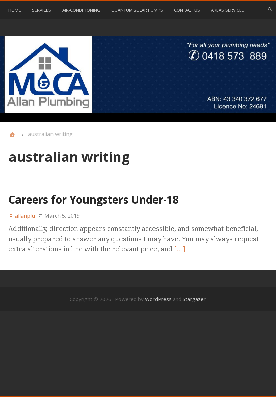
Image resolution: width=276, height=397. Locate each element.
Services (41, 10)
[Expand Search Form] (270, 9)
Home (14, 10)
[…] (179, 249)
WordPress (158, 299)
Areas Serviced (228, 10)
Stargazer (194, 299)
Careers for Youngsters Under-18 (93, 199)
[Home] (12, 135)
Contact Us (187, 10)
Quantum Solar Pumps (137, 10)
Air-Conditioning (81, 10)
